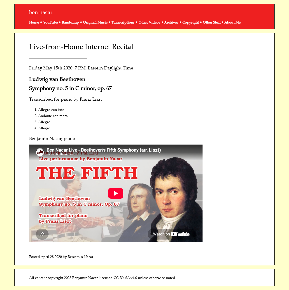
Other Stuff (212, 22)
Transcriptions (123, 22)
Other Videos (149, 22)
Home (34, 22)
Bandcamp (70, 22)
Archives (171, 22)
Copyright (190, 22)
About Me (232, 22)
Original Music (95, 22)
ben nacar (40, 12)
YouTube (50, 22)
